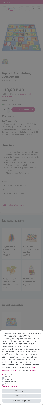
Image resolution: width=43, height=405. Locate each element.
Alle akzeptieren (21, 391)
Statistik (8, 377)
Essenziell (8, 375)
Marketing (8, 379)
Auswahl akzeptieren (21, 401)
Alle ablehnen (21, 396)
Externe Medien (10, 381)
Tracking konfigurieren (9, 386)
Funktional (8, 384)
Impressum (35, 370)
